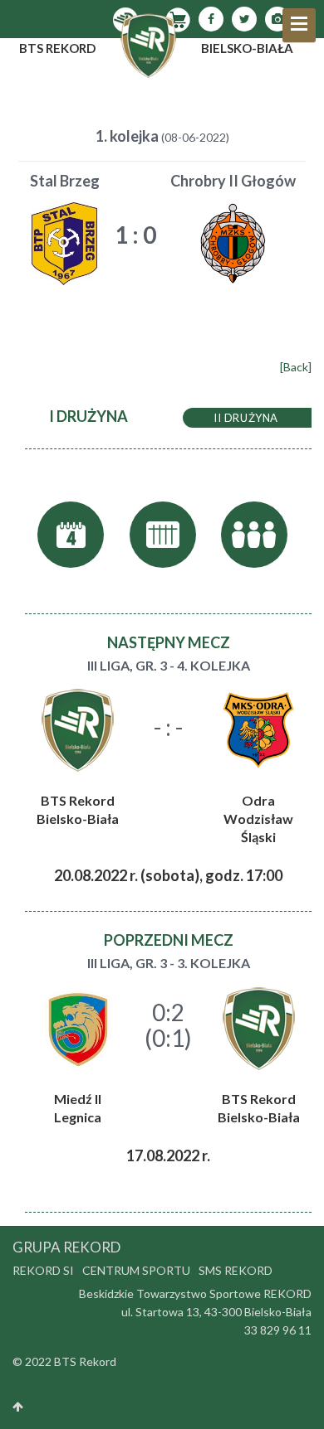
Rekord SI (43, 1270)
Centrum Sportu (136, 1270)
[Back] (296, 367)
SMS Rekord (235, 1270)
